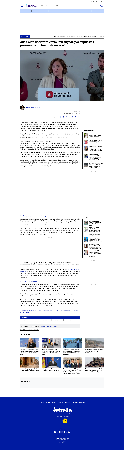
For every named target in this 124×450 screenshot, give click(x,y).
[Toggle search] (101, 6)
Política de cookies (51, 402)
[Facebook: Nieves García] (37, 108)
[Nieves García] (22, 107)
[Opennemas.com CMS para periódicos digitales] (62, 440)
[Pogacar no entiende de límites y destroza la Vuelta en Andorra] (86, 142)
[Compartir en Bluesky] (69, 117)
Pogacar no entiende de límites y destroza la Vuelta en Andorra (95, 142)
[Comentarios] (54, 117)
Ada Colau (57, 320)
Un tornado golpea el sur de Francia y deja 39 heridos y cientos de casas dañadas (96, 165)
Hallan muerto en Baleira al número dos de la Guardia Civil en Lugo (95, 223)
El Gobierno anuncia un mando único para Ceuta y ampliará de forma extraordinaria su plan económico (71, 352)
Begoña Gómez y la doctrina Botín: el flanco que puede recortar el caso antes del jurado (95, 246)
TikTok (49, 326)
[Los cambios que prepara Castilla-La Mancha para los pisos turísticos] (29, 362)
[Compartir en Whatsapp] (78, 117)
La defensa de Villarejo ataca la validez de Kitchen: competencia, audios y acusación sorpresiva (95, 253)
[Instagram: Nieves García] (39, 108)
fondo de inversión (72, 320)
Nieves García (30, 107)
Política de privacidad (79, 402)
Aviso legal (68, 402)
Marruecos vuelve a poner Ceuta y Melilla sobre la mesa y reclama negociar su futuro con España (94, 370)
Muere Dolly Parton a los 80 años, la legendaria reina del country (96, 135)
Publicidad (60, 402)
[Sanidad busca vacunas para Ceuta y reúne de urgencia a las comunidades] (94, 343)
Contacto (41, 402)
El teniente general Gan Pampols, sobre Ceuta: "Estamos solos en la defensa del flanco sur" (95, 240)
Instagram (44, 326)
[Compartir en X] (66, 117)
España (25, 320)
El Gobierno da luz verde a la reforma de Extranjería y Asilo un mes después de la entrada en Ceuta (51, 352)
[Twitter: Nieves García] (36, 108)
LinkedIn (54, 326)
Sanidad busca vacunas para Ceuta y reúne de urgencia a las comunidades (94, 351)
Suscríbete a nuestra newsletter (29, 329)
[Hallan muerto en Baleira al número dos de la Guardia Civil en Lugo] (86, 223)
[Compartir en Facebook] (63, 117)
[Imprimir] (60, 117)
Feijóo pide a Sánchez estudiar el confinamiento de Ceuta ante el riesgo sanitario (50, 370)
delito (35, 320)
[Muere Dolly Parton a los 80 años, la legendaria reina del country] (86, 135)
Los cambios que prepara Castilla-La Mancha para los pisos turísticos (29, 369)
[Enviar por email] (57, 117)
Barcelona (45, 320)
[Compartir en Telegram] (72, 117)
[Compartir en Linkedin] (75, 117)
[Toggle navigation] (22, 6)
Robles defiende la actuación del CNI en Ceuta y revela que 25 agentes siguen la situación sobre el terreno (95, 158)
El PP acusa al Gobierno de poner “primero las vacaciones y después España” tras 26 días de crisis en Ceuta (57, 36)
